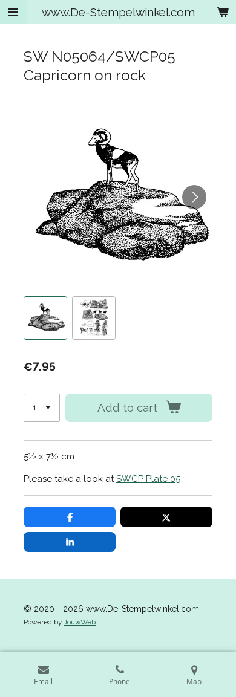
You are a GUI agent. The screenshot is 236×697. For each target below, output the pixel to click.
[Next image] (194, 197)
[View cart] (222, 12)
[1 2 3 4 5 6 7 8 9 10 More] (42, 408)
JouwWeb (80, 622)
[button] (45, 318)
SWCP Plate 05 (148, 478)
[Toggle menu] (13, 12)
